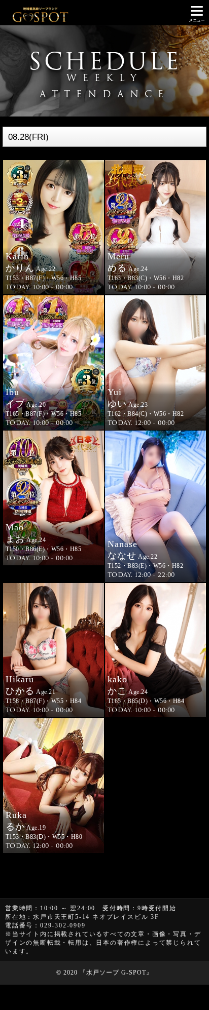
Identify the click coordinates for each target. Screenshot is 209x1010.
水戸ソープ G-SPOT (116, 972)
